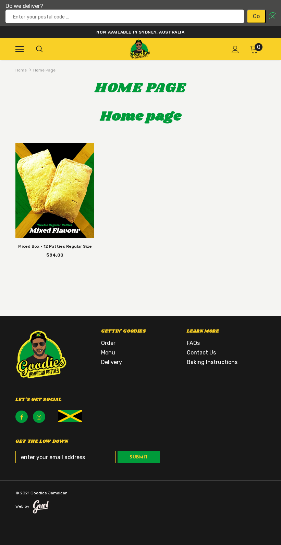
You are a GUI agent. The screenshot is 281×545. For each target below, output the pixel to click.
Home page (44, 70)
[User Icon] (235, 49)
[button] (271, 16)
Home (21, 70)
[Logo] (140, 49)
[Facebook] (21, 417)
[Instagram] (39, 417)
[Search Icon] (39, 49)
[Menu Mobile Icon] (19, 49)
